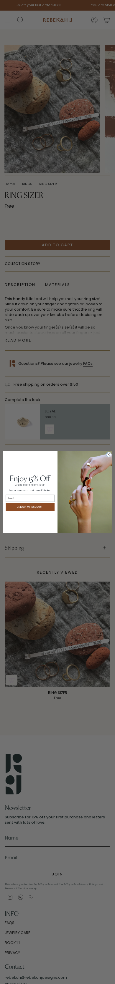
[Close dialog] (108, 454)
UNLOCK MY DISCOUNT (30, 507)
